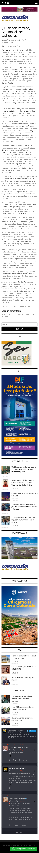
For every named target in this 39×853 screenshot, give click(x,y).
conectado (21, 314)
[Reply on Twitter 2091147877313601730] (10, 825)
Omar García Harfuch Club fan (18, 747)
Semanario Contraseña (16, 768)
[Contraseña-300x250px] (17, 365)
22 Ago (21, 771)
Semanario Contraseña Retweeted (18, 745)
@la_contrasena (13, 771)
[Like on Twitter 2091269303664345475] (18, 788)
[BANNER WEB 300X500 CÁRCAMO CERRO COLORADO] (20, 644)
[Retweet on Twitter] (8, 745)
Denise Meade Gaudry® (17, 798)
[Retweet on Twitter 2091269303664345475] (14, 788)
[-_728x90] (20, 11)
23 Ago (21, 750)
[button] (23, 849)
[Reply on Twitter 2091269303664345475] (10, 788)
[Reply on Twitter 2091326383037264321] (10, 760)
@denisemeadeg (13, 801)
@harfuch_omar (13, 750)
